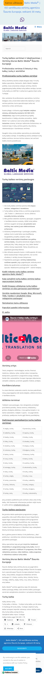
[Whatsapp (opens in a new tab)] (22, 19)
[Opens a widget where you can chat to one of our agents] (36, 670)
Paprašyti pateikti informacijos (15, 307)
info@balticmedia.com (21, 505)
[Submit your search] (23, 48)
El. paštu (6, 312)
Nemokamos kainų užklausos (15, 303)
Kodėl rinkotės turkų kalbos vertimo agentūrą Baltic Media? (18, 272)
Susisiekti (22, 648)
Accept (8, 669)
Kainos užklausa (13, 2)
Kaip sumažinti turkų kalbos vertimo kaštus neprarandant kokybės (21, 280)
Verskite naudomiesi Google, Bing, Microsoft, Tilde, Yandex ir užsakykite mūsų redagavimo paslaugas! (22, 296)
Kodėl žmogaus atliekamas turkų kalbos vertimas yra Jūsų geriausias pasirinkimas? (21, 287)
